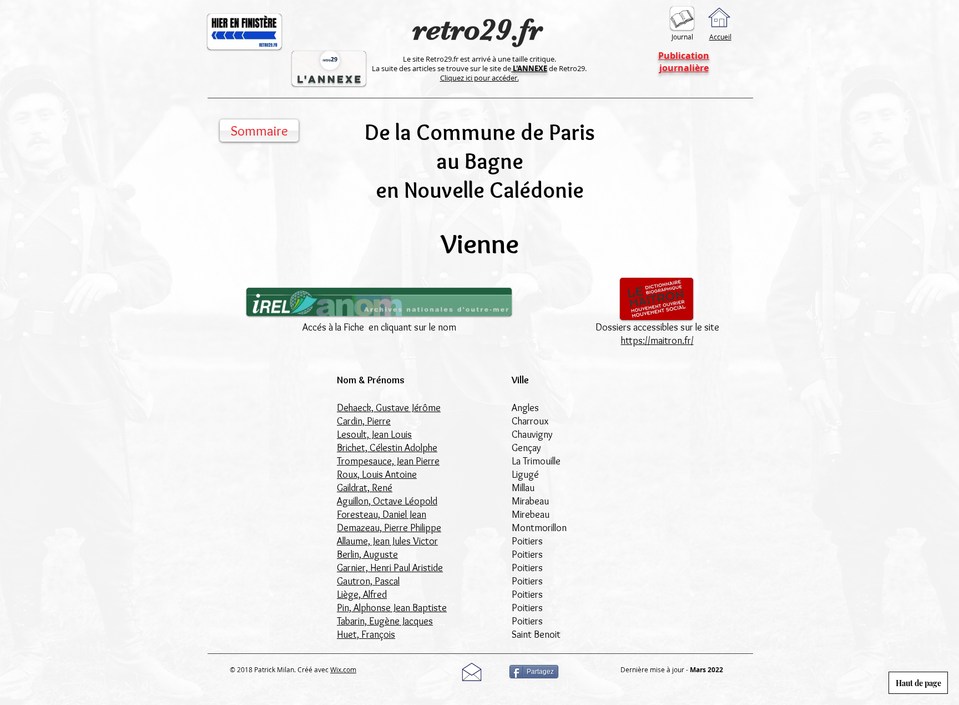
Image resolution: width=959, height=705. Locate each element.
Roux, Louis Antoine (377, 474)
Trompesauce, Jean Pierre (388, 461)
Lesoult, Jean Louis (374, 434)
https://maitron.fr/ (657, 340)
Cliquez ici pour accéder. (479, 78)
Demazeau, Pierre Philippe (389, 528)
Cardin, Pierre (364, 421)
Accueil (720, 36)
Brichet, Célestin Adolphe (387, 448)
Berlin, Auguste (367, 554)
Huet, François (366, 634)
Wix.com (343, 669)
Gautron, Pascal (368, 581)
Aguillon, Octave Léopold (387, 501)
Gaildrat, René (364, 488)
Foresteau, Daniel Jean (381, 514)
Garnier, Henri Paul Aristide (390, 568)
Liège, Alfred (362, 594)
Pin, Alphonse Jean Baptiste (392, 608)
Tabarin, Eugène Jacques (385, 621)
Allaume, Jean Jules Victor (387, 541)
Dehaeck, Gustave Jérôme (389, 408)
